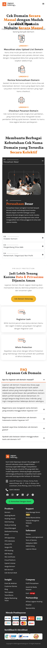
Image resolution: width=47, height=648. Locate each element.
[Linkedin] (22, 495)
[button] (43, 3)
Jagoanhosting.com (23, 643)
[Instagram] (12, 495)
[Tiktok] (27, 495)
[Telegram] (32, 495)
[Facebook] (7, 495)
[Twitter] (17, 495)
